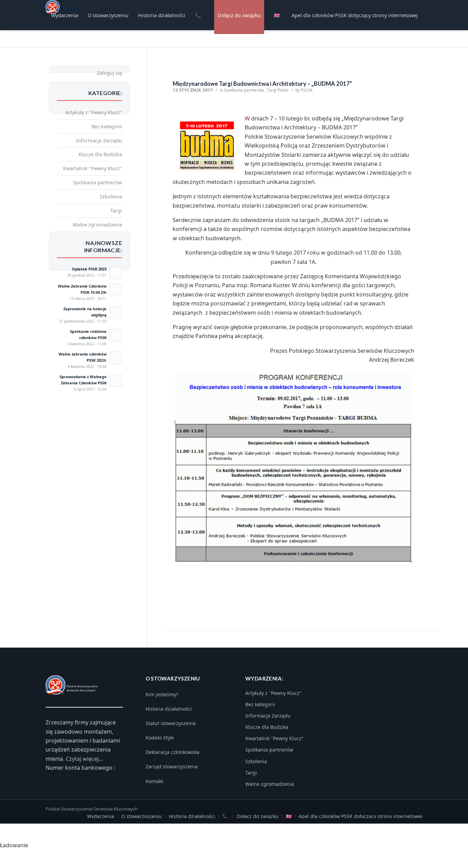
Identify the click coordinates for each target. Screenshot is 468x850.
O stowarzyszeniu (141, 816)
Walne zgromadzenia (97, 224)
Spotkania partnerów (244, 90)
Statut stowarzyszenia (171, 723)
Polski (283, 90)
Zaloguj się (109, 72)
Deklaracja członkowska (172, 752)
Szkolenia (111, 196)
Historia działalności (169, 709)
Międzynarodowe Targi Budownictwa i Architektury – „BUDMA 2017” (262, 83)
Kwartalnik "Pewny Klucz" (92, 168)
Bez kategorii (106, 126)
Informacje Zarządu (99, 140)
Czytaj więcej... (84, 758)
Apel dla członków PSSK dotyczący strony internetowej (360, 816)
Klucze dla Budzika (100, 154)
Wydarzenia (100, 816)
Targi (271, 90)
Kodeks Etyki (160, 737)
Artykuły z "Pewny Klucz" (93, 112)
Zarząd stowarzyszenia (172, 766)
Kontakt (154, 781)
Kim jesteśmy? (162, 694)
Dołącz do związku (258, 816)
